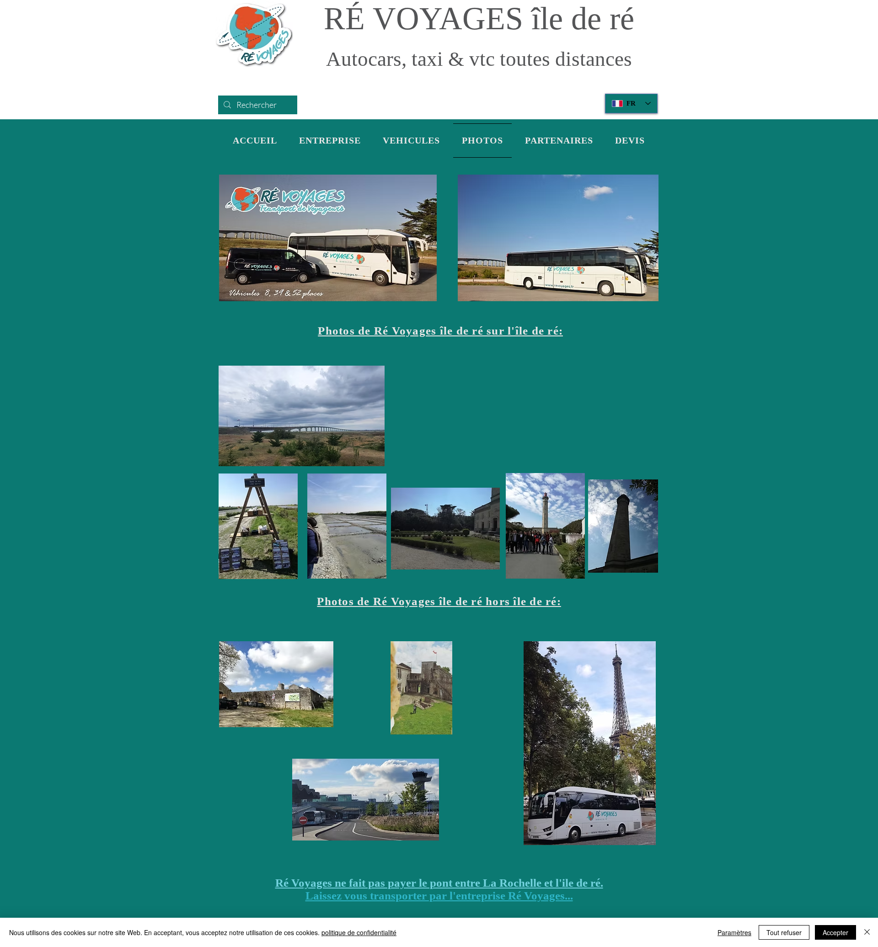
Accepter (835, 932)
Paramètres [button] (734, 932)
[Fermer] (867, 932)
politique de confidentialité (358, 932)
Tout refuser (784, 932)
